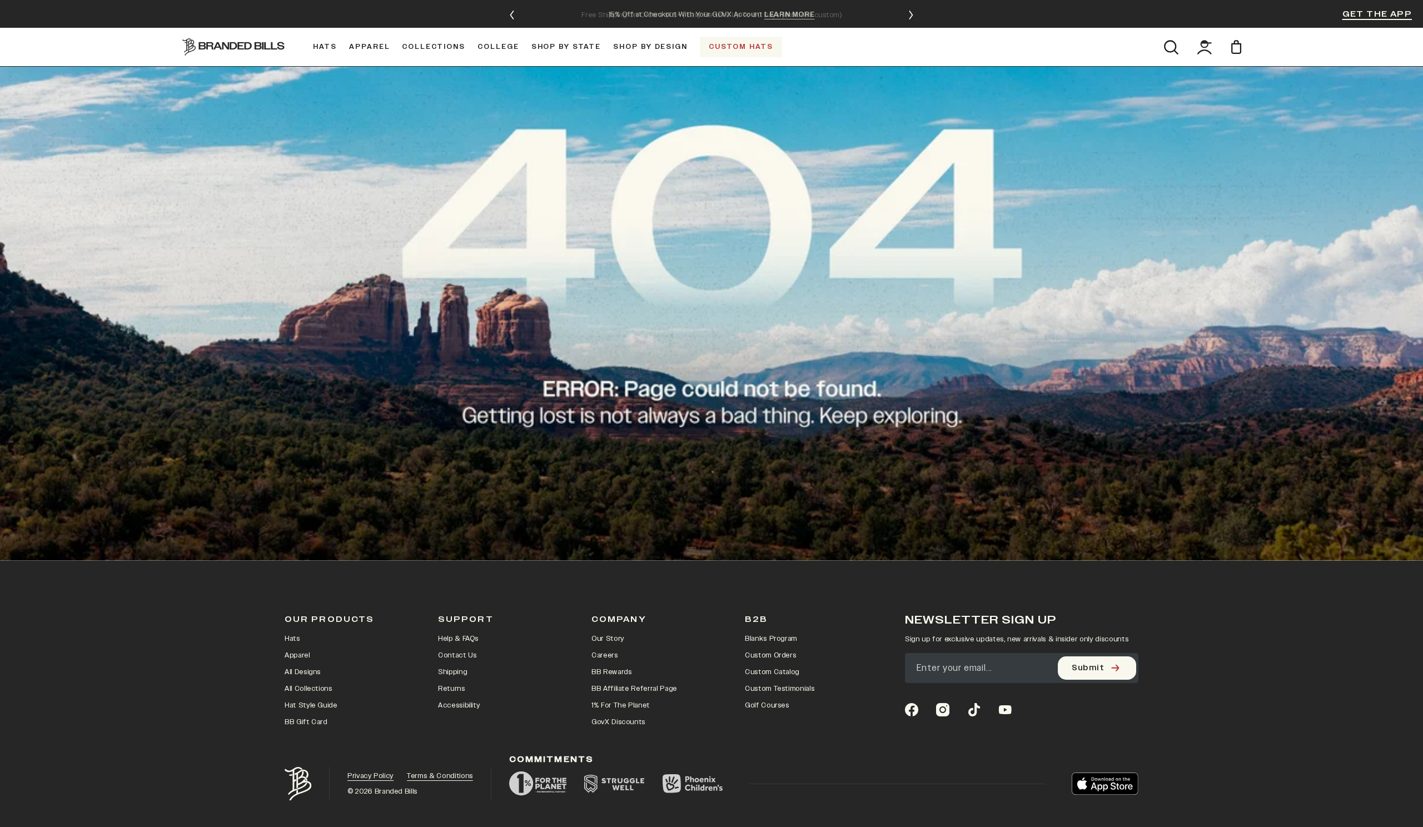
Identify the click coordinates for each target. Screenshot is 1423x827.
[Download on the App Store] (1105, 784)
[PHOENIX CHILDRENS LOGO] (693, 783)
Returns (451, 689)
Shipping (452, 672)
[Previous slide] (511, 15)
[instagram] (942, 709)
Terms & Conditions (440, 776)
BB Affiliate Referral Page (634, 689)
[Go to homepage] (233, 46)
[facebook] (911, 709)
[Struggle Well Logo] (614, 783)
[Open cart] (1238, 47)
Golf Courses (767, 705)
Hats (292, 639)
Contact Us (457, 655)
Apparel (297, 655)
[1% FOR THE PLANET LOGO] (537, 783)
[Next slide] (911, 15)
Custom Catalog (772, 672)
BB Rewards (611, 672)
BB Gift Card (306, 722)
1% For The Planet (620, 705)
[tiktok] (974, 709)
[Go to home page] (298, 784)
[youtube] (1005, 709)
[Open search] (1171, 47)
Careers (604, 655)
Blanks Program (771, 639)
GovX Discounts (618, 722)
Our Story (607, 639)
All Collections (308, 689)
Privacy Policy (370, 776)
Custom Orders (770, 655)
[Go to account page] (1204, 47)
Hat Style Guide (311, 705)
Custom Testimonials (779, 689)
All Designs (303, 672)
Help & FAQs (458, 639)
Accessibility (459, 705)
